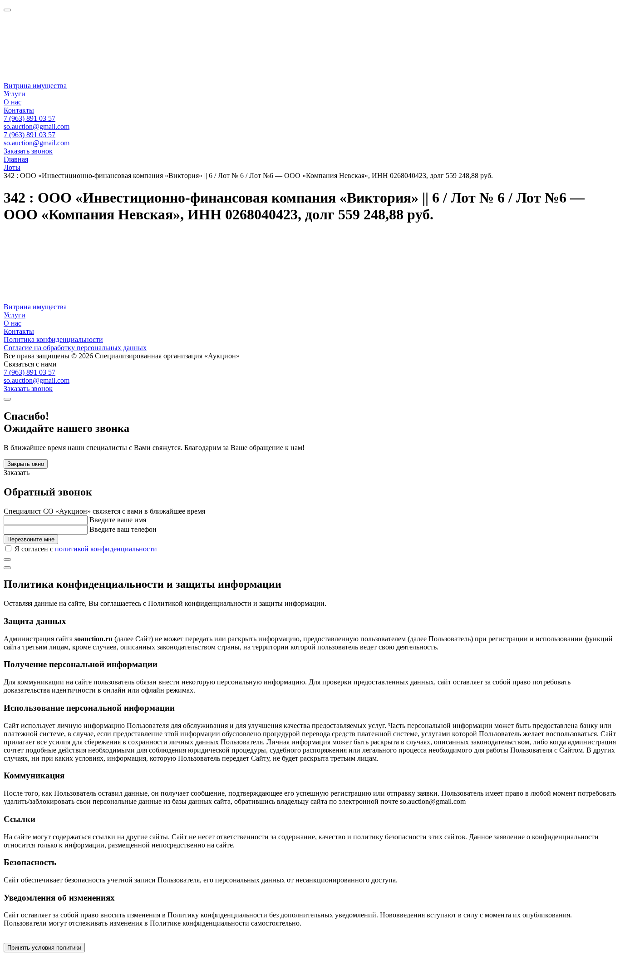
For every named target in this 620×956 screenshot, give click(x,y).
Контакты (19, 110)
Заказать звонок (28, 151)
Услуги (14, 94)
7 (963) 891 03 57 (29, 118)
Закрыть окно (25, 464)
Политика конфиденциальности (53, 339)
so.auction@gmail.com (36, 126)
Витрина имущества (35, 85)
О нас (12, 102)
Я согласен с (86, 549)
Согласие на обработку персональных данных (75, 348)
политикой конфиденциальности (106, 549)
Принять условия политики (44, 947)
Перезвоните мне (30, 539)
